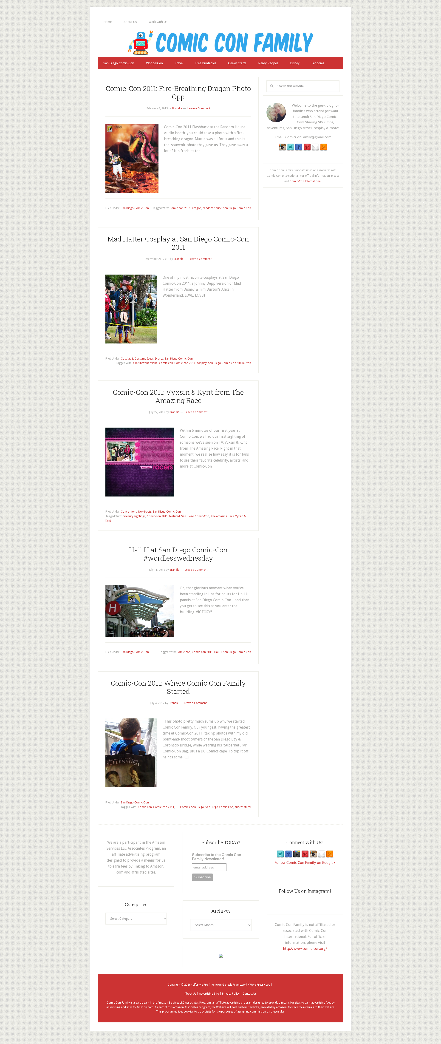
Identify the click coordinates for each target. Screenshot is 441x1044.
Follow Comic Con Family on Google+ (305, 862)
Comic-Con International (305, 181)
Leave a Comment (198, 108)
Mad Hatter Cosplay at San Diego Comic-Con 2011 (178, 243)
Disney (159, 358)
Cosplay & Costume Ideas (137, 358)
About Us (190, 993)
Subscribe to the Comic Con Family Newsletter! (216, 857)
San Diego (197, 807)
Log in (269, 984)
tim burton (244, 363)
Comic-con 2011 (180, 208)
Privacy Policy (231, 993)
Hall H (218, 652)
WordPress (256, 984)
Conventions (129, 511)
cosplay (202, 363)
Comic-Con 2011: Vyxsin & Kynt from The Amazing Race (178, 396)
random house (212, 208)
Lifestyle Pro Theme (205, 984)
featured (174, 516)
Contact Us (250, 993)
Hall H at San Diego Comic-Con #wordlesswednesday (178, 553)
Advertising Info (209, 993)
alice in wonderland (145, 363)
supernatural (243, 807)
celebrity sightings (134, 516)
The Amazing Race (222, 516)
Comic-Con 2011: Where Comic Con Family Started (178, 687)
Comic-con (166, 363)
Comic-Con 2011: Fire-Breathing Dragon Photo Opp (178, 92)
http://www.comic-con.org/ (305, 948)
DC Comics (183, 807)
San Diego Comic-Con (135, 208)
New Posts (144, 511)
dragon (196, 208)
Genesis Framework (234, 984)
